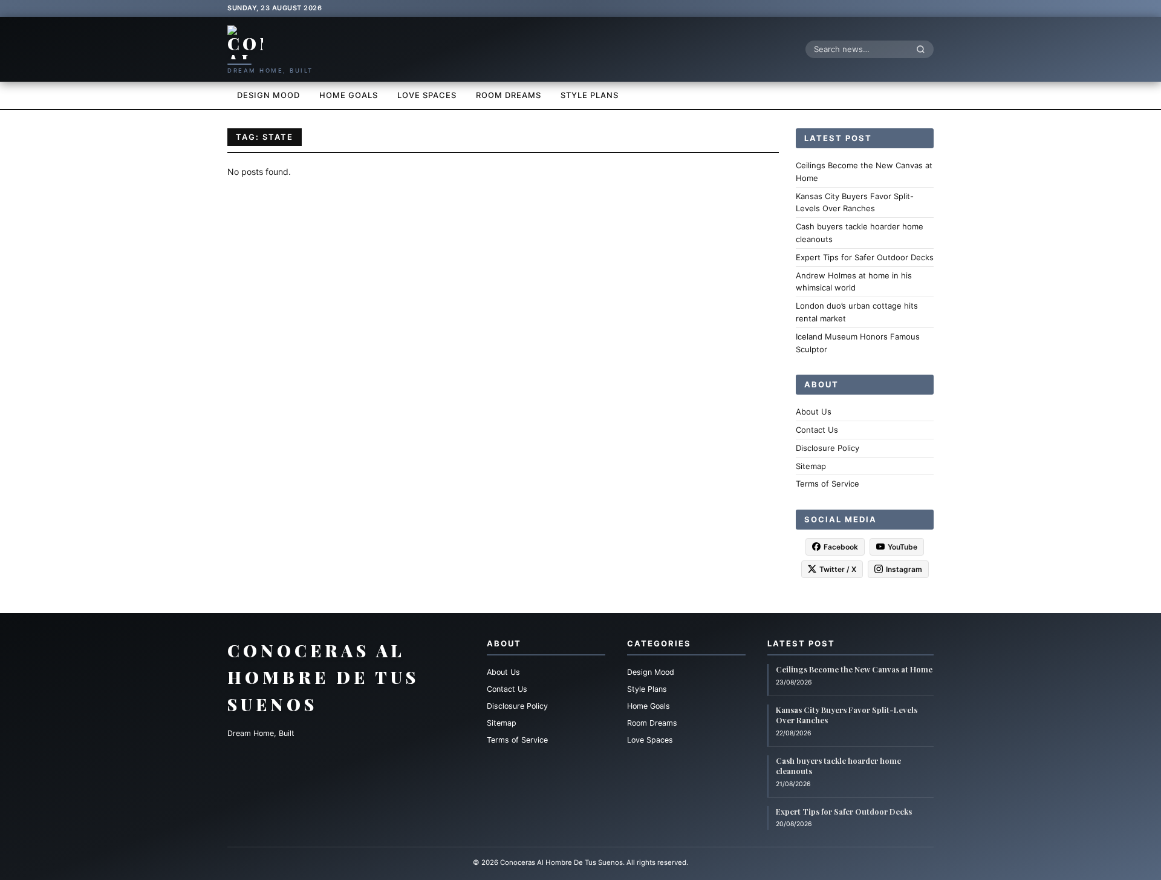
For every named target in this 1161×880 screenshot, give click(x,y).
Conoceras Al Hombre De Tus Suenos (323, 677)
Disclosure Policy (827, 447)
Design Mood (268, 95)
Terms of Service (827, 483)
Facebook (841, 546)
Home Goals (348, 95)
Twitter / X (837, 569)
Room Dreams (508, 95)
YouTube (902, 546)
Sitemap (811, 465)
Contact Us (817, 430)
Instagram (904, 569)
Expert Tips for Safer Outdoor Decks (865, 256)
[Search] (924, 49)
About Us (813, 411)
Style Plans (590, 95)
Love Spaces (427, 95)
